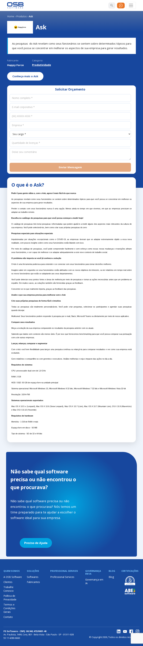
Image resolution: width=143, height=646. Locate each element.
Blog (111, 577)
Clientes (7, 582)
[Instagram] (138, 631)
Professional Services (62, 577)
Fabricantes (33, 582)
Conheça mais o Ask (25, 76)
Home (10, 16)
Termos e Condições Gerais (9, 608)
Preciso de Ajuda (35, 543)
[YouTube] (125, 631)
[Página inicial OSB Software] (15, 5)
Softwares (32, 577)
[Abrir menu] (131, 5)
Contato (8, 617)
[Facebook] (131, 631)
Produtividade (41, 65)
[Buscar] (111, 5)
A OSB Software (12, 577)
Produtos (21, 16)
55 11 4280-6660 (11, 638)
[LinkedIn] (119, 631)
